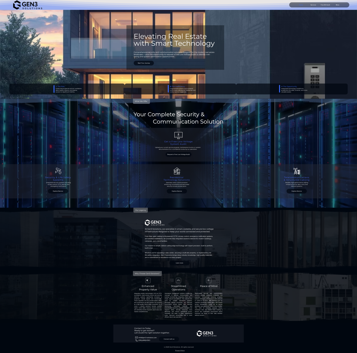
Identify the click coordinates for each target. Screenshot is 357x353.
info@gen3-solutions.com (148, 338)
